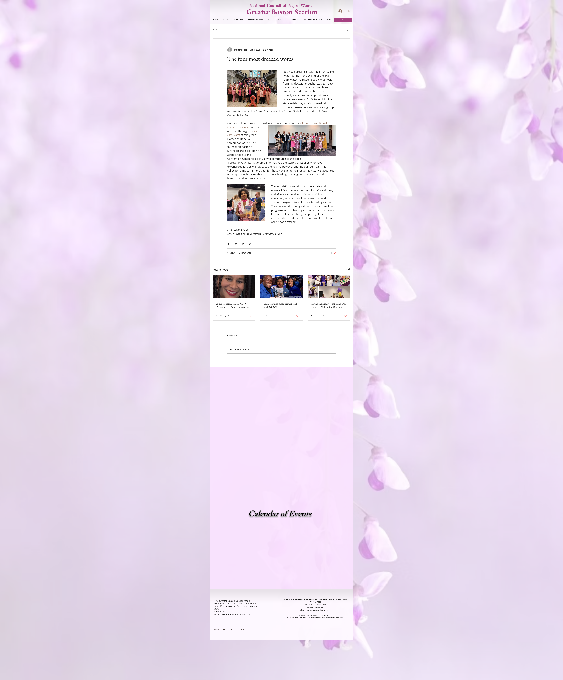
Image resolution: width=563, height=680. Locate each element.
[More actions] (334, 49)
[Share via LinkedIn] (243, 243)
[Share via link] (250, 243)
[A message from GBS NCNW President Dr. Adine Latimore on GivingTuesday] (234, 286)
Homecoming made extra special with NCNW (280, 305)
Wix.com (246, 630)
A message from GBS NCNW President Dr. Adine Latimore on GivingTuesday (233, 305)
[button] (346, 29)
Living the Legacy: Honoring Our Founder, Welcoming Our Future (328, 305)
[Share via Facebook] (228, 243)
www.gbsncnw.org (315, 607)
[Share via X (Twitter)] (235, 243)
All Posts (217, 29)
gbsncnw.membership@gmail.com (232, 614)
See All (347, 269)
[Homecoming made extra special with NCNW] (281, 286)
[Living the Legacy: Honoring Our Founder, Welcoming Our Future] (329, 286)
